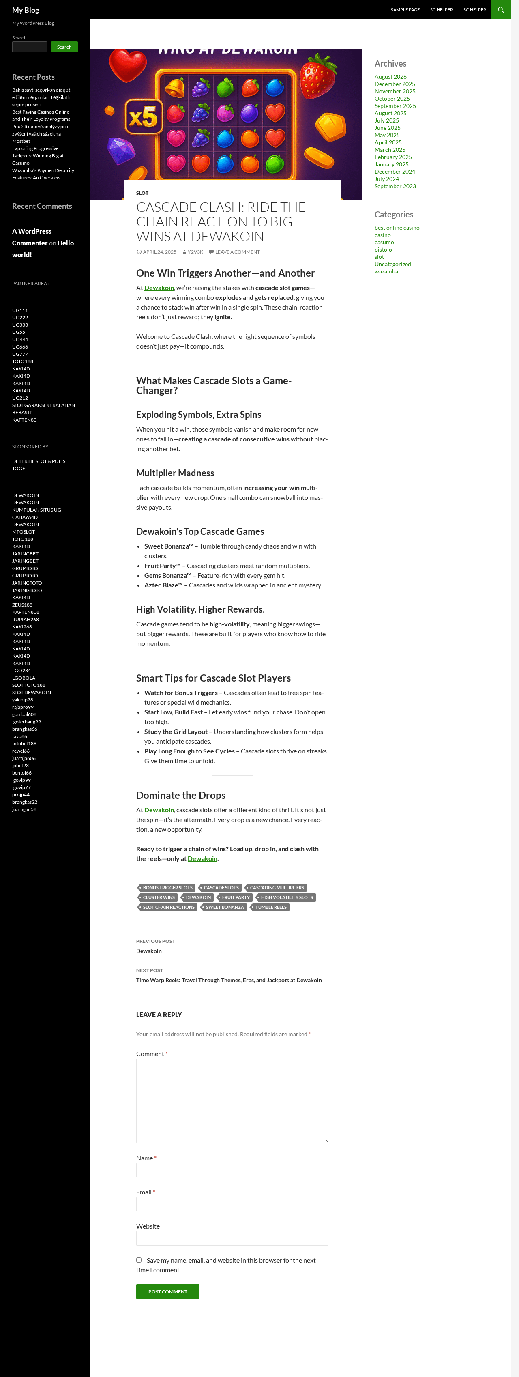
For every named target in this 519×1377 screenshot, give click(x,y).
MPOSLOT (23, 532)
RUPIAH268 (25, 619)
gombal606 (24, 714)
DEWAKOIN (198, 897)
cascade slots (221, 887)
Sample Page (405, 9)
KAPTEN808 (25, 612)
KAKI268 (22, 627)
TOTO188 (22, 361)
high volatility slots (287, 897)
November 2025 (395, 91)
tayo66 (19, 736)
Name (146, 1158)
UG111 (20, 310)
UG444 (20, 339)
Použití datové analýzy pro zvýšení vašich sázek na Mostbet (40, 133)
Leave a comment (237, 252)
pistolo (383, 249)
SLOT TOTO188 (28, 685)
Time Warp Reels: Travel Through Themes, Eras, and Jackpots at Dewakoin (229, 975)
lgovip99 (21, 780)
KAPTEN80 (24, 420)
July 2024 (387, 178)
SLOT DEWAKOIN (31, 692)
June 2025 (388, 127)
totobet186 (24, 743)
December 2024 (395, 171)
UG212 (20, 398)
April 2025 (388, 142)
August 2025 (391, 113)
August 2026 (391, 76)
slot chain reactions (169, 907)
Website (148, 1226)
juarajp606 (24, 758)
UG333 (20, 325)
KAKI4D (21, 369)
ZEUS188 (22, 605)
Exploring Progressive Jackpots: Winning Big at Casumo (38, 155)
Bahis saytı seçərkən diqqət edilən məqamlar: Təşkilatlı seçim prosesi (41, 97)
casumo (384, 242)
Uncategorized (393, 263)
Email (145, 1192)
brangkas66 (24, 729)
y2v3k (195, 252)
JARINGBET (25, 554)
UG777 (20, 354)
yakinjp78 (22, 700)
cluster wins (159, 897)
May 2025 (387, 134)
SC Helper (441, 9)
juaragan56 (24, 809)
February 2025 (393, 156)
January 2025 (392, 164)
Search (19, 37)
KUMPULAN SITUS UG (36, 510)
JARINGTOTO (27, 583)
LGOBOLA (23, 678)
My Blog (25, 9)
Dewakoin (159, 287)
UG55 (18, 332)
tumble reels (271, 907)
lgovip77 (21, 787)
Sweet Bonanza (225, 907)
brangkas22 (24, 802)
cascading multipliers (277, 887)
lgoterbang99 (26, 722)
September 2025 (395, 105)
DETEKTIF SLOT (29, 461)
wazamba (386, 271)
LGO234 (21, 670)
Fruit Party (236, 897)
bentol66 (22, 773)
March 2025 (390, 149)
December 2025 (395, 83)
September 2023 (395, 186)
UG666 (20, 347)
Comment (152, 1053)
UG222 (20, 317)
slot (142, 193)
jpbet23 (20, 765)
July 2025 (387, 120)
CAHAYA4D (25, 517)
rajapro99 (23, 707)
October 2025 (392, 98)
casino (383, 234)
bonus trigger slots (168, 887)
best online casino (397, 227)
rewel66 (21, 751)
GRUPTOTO (25, 568)
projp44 (21, 795)
